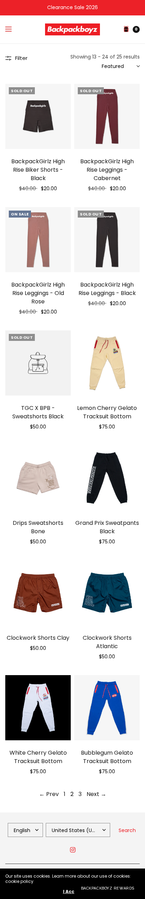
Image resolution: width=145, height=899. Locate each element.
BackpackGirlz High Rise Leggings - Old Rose (38, 293)
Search (127, 830)
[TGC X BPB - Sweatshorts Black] (38, 363)
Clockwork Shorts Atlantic (107, 642)
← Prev (49, 794)
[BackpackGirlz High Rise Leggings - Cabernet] (107, 116)
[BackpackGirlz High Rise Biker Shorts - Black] (38, 116)
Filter (21, 58)
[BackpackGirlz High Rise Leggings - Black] (107, 239)
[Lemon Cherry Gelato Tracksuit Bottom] (107, 363)
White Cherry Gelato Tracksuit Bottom (38, 757)
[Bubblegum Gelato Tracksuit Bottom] (107, 707)
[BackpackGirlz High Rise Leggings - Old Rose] (38, 239)
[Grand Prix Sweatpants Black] (107, 477)
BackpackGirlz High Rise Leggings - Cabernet (107, 169)
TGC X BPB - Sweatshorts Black (38, 412)
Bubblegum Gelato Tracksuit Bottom (107, 757)
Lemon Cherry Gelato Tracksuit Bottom (107, 412)
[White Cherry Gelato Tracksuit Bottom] (38, 707)
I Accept (72, 892)
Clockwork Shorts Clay (38, 638)
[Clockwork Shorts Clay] (38, 592)
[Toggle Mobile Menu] (13, 29)
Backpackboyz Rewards (107, 888)
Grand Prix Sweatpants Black (107, 527)
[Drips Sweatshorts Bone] (38, 477)
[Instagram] (72, 850)
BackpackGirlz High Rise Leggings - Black (107, 289)
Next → (96, 794)
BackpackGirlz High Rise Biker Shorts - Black (38, 169)
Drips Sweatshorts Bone (38, 527)
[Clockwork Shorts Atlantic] (107, 592)
